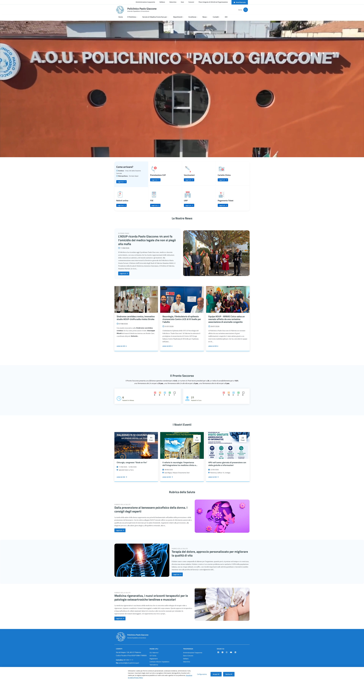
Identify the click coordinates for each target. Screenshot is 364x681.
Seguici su (220, 649)
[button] (132, 17)
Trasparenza (188, 649)
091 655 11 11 (124, 660)
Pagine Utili (154, 649)
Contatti (119, 649)
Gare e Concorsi (188, 655)
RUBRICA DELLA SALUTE (122, 504)
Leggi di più (120, 182)
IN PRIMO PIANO (123, 233)
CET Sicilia (153, 655)
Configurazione (202, 674)
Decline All (228, 674)
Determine (186, 662)
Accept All (216, 674)
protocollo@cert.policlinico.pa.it (127, 663)
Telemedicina (154, 665)
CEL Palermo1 (154, 652)
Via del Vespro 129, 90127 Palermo (128, 652)
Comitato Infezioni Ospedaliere (159, 662)
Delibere (185, 659)
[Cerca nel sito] (245, 9)
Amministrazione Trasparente (192, 652)
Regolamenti (154, 659)
